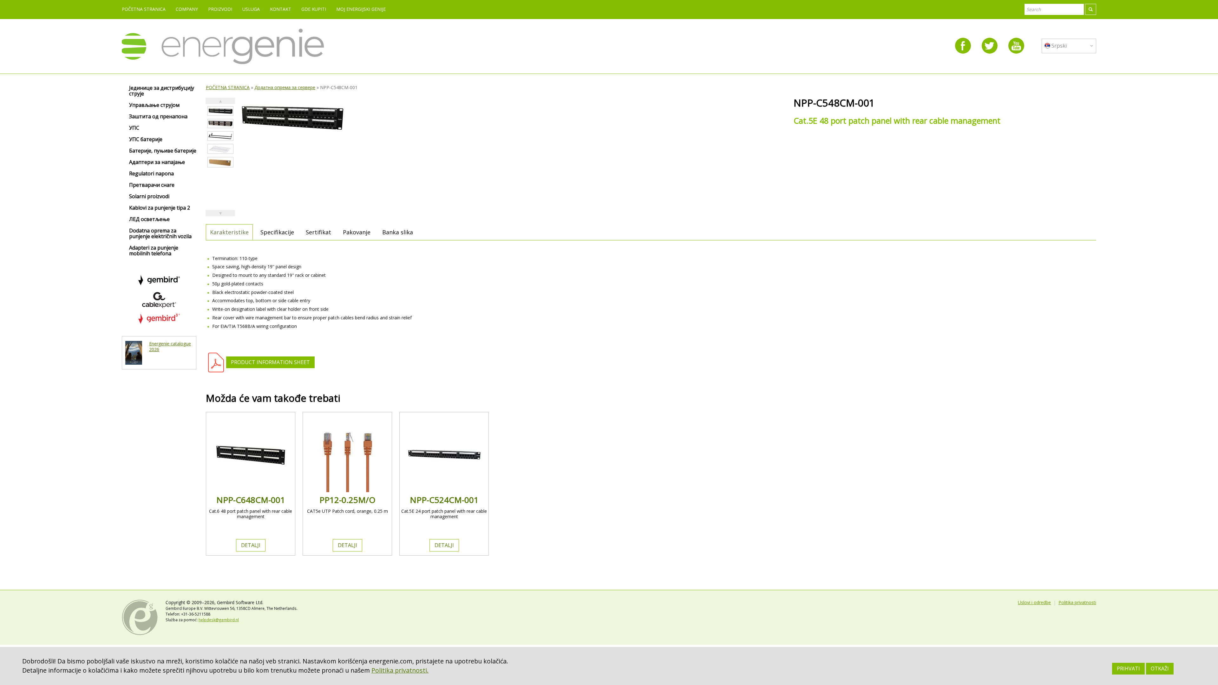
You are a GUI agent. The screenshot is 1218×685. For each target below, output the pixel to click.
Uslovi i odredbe (1034, 602)
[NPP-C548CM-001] (220, 111)
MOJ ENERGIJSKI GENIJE (361, 9)
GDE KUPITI (313, 9)
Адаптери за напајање (157, 162)
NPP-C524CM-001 (444, 500)
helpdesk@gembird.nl (219, 619)
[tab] (229, 232)
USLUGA (251, 9)
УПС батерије (145, 139)
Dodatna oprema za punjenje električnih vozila (160, 234)
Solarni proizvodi (149, 196)
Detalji (250, 545)
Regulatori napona (151, 174)
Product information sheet (270, 362)
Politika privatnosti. (400, 670)
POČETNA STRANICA (144, 9)
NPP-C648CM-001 (250, 500)
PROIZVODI (220, 9)
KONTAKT (280, 9)
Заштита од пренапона (158, 117)
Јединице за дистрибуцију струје (161, 91)
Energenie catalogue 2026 (170, 346)
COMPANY (187, 9)
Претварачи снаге (151, 185)
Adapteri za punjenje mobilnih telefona (153, 251)
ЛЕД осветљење (149, 219)
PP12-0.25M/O (347, 500)
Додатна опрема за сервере (284, 87)
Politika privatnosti (1077, 602)
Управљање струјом (154, 105)
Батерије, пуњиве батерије (162, 151)
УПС (134, 128)
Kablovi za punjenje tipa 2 (159, 208)
